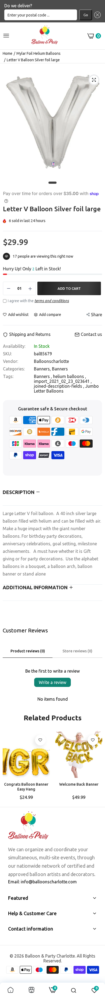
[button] (96, 14)
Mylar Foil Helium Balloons (38, 53)
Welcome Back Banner (79, 784)
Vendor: (10, 361)
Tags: (8, 376)
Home (7, 53)
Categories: (14, 368)
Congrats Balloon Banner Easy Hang (26, 786)
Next (95, 767)
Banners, (43, 368)
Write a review (52, 682)
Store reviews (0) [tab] (77, 651)
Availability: (14, 346)
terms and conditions (51, 301)
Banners (60, 368)
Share (96, 314)
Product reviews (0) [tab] (27, 651)
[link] (40, 740)
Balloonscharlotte (51, 361)
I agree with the (38, 301)
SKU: (7, 353)
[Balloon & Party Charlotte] (44, 35)
